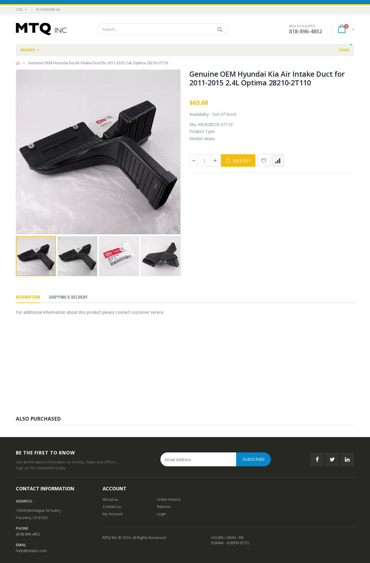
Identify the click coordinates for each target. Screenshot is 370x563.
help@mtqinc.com (31, 550)
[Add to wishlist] (264, 160)
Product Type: (202, 131)
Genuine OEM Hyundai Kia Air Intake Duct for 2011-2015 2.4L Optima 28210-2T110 (267, 78)
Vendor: (196, 138)
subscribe (253, 459)
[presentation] (22, 254)
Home (18, 63)
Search (220, 29)
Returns (164, 506)
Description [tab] (28, 297)
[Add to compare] (278, 160)
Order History (169, 499)
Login (161, 513)
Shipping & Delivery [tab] (68, 297)
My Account (113, 513)
